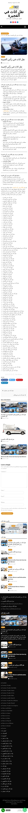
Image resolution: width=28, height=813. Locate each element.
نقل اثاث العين (5, 781)
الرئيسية (4, 741)
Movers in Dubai (6, 723)
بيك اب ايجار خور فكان (7, 761)
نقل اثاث (3, 56)
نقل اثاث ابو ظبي (6, 773)
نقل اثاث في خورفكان (18, 395)
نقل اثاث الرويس (6, 776)
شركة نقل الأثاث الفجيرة (7, 439)
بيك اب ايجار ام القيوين (7, 758)
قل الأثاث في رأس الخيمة (19, 187)
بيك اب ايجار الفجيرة (7, 756)
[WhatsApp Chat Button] (25, 810)
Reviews (4, 733)
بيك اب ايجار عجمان (7, 768)
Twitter (12, 380)
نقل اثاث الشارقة (6, 778)
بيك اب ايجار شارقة (7, 766)
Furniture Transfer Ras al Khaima (10, 705)
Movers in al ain (6, 720)
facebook (11, 22)
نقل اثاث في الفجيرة (14, 13)
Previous (3, 531)
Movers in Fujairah (6, 726)
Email (2, 496)
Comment (3, 471)
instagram (15, 22)
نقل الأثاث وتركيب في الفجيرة (14, 531)
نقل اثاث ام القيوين (6, 786)
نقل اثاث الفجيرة (6, 784)
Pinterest (20, 380)
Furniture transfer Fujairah (8, 703)
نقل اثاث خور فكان (6, 789)
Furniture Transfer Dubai (8, 700)
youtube (13, 22)
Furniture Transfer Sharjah (8, 708)
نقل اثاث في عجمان (9, 390)
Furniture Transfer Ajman (8, 695)
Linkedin (5, 382)
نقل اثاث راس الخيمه (7, 794)
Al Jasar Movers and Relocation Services (11, 614)
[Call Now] (3, 810)
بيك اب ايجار (5, 743)
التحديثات (4, 738)
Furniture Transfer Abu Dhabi (9, 693)
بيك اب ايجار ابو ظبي (7, 746)
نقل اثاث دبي (5, 791)
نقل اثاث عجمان (6, 796)
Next (24, 531)
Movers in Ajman (6, 718)
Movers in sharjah (6, 731)
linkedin (17, 22)
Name (2, 490)
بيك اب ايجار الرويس (7, 751)
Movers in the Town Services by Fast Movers (13, 457)
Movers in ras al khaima (7, 728)
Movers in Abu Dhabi (7, 715)
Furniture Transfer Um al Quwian (10, 710)
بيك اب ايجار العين (6, 753)
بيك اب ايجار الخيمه (7, 748)
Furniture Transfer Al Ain (8, 698)
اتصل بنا (4, 736)
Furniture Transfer (6, 690)
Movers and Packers (6, 713)
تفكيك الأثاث (6, 111)
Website (3, 502)
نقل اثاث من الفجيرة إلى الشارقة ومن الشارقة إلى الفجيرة (13, 415)
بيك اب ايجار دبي (6, 763)
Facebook (5, 380)
